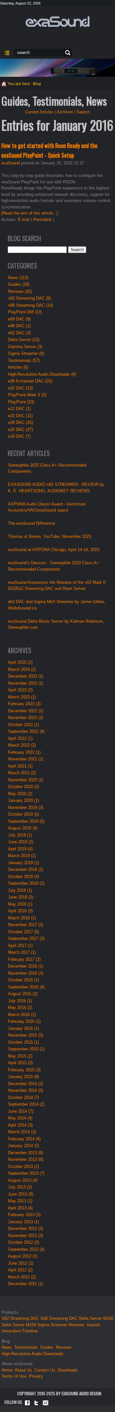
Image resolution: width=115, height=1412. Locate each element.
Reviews (76, 1324)
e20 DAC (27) (20, 429)
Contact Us (44, 1370)
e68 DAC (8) (19, 319)
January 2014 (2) (23, 1145)
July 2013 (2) (20, 1187)
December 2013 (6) (25, 1152)
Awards (93, 1324)
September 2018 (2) (26, 883)
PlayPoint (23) (21, 401)
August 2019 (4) (22, 828)
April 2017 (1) (20, 945)
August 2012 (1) (22, 1256)
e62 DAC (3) (19, 332)
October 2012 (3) (23, 1242)
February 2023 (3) (24, 703)
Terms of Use (14, 1376)
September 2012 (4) (26, 1249)
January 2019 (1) (23, 862)
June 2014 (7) (20, 1111)
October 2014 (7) (23, 1097)
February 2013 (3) (24, 1214)
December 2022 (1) (25, 710)
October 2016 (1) (23, 980)
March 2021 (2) (22, 772)
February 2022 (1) (24, 752)
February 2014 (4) (24, 1138)
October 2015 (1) (23, 1042)
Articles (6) (18, 367)
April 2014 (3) (20, 1125)
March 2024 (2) (22, 669)
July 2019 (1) (20, 835)
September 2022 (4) (26, 731)
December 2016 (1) (25, 966)
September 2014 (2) (26, 1104)
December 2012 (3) (25, 1228)
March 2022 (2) (22, 745)
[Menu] (7, 53)
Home (7, 1370)
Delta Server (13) (23, 339)
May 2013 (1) (20, 1200)
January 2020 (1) (23, 800)
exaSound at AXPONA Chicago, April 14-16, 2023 (53, 549)
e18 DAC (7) (19, 436)
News (7, 1347)
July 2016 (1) (20, 1000)
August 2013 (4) (22, 1180)
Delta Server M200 (96, 1318)
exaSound (10, 163)
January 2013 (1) (23, 1221)
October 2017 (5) (23, 931)
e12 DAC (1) (19, 408)
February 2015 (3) (24, 1069)
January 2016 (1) (23, 1028)
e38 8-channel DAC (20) (30, 381)
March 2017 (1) (22, 952)
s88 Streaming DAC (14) (30, 305)
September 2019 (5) (26, 821)
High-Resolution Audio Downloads (33, 1353)
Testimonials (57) (24, 360)
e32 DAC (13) (20, 388)
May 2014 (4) (20, 1118)
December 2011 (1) (25, 1283)
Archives (65, 112)
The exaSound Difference (31, 523)
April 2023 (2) (20, 690)
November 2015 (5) (25, 1035)
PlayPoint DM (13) (25, 312)
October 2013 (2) (23, 1166)
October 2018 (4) (23, 876)
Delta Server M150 (19, 1324)
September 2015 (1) (26, 1049)
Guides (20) (18, 284)
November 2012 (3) (25, 1235)
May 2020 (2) (20, 793)
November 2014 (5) (25, 1090)
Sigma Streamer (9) (26, 353)
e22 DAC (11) (20, 415)
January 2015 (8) (23, 1076)
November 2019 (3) (25, 807)
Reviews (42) (20, 291)
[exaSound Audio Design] (57, 21)
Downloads (68, 1370)
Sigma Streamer (52, 1324)
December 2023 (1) (25, 676)
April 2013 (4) (20, 1208)
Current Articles (39, 112)
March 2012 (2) (22, 1277)
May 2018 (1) (20, 904)
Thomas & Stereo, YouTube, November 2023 (49, 536)
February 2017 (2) (24, 959)
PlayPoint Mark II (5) (27, 394)
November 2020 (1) (25, 779)
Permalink (42, 219)
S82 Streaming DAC (20, 1318)
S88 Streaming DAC (59, 1318)
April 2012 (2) (20, 1269)
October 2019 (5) (23, 814)
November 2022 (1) (25, 717)
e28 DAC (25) (20, 422)
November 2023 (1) (25, 683)
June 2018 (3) (20, 897)
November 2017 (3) (25, 924)
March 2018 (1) (22, 918)
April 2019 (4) (20, 848)
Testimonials (26, 1347)
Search (67, 53)
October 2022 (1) (23, 724)
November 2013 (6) (25, 1159)
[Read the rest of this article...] (29, 213)
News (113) (18, 277)
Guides (46, 1347)
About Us (24, 1370)
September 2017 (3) (26, 938)
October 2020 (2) (23, 786)
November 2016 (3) (25, 973)
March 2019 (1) (22, 855)
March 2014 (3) (22, 1131)
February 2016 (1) (24, 1021)
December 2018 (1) (25, 869)
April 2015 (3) (20, 1062)
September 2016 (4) (26, 987)
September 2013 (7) (26, 1173)
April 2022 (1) (20, 738)
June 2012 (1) (20, 1263)
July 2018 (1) (20, 890)
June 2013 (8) (20, 1194)
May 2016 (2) (20, 1007)
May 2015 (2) (20, 1056)
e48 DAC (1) (19, 325)
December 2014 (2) (25, 1083)
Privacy (36, 1376)
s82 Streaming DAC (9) (29, 298)
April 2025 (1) (20, 662)
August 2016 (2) (22, 993)
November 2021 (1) (25, 759)
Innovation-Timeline (20, 1331)
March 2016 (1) (22, 1014)
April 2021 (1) (20, 766)
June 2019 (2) (20, 841)
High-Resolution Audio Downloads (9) (42, 374)
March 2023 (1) (22, 697)
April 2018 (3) (20, 910)
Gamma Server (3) (25, 346)
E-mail (24, 219)
